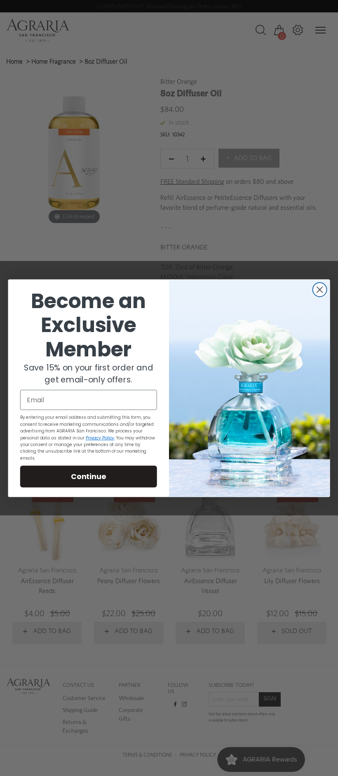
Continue (88, 476)
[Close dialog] (320, 289)
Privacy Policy (100, 437)
